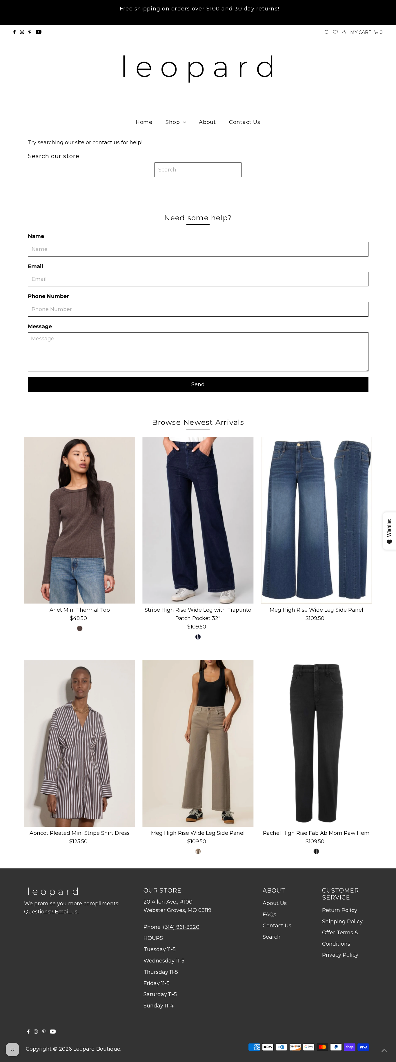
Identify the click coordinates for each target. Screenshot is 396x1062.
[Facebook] (14, 32)
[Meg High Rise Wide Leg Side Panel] (316, 520)
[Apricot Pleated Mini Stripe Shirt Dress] (79, 743)
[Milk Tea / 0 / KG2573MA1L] (198, 851)
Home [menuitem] (144, 122)
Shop (174, 122)
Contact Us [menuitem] (244, 122)
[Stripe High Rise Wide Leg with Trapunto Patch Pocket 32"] (197, 520)
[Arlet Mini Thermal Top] (79, 520)
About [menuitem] (207, 122)
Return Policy (339, 910)
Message (40, 326)
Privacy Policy (340, 955)
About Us (275, 903)
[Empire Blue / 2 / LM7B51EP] (198, 637)
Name (36, 236)
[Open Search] (326, 32)
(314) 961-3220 (181, 927)
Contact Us (277, 925)
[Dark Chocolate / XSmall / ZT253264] (80, 628)
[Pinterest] (30, 32)
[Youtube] (38, 32)
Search (272, 937)
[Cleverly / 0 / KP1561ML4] (316, 851)
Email (35, 266)
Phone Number (48, 296)
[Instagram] (22, 32)
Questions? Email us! (51, 912)
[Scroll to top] (384, 1050)
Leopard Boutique (96, 1049)
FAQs (269, 914)
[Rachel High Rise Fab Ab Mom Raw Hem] (316, 743)
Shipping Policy (342, 921)
